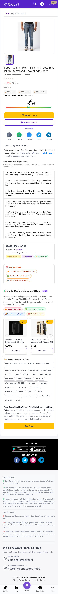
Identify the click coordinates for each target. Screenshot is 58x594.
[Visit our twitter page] (25, 460)
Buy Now (16, 351)
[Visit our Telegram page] (41, 460)
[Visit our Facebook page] (16, 460)
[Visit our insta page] (33, 460)
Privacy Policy (18, 580)
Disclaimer (41, 580)
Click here (47, 153)
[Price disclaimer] (18, 84)
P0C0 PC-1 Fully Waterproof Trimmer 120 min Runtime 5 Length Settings (42, 343)
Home (7, 13)
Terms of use (30, 580)
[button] (50, 337)
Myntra (19, 250)
